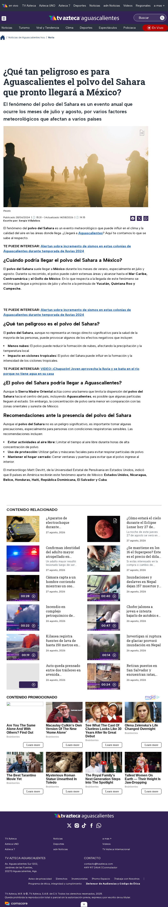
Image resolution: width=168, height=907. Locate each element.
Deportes (80, 5)
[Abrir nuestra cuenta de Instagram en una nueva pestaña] (76, 825)
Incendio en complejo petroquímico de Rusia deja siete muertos (59, 615)
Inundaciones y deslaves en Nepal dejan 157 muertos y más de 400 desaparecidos (143, 586)
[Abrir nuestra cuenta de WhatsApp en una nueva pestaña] (98, 825)
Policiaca (130, 27)
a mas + (159, 5)
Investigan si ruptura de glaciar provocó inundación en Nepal (144, 640)
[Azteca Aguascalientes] (84, 18)
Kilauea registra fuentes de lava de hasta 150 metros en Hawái (62, 643)
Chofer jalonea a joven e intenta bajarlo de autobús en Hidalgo (144, 613)
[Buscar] (162, 17)
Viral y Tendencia (47, 27)
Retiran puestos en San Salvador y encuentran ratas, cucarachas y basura (143, 672)
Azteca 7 (64, 5)
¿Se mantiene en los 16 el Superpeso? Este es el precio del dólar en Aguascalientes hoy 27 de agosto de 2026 (144, 559)
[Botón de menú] (4, 18)
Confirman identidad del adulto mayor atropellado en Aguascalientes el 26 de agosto (63, 556)
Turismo (24, 27)
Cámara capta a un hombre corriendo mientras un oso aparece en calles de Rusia (62, 586)
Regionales (143, 5)
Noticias (95, 5)
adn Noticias (111, 5)
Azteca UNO (47, 5)
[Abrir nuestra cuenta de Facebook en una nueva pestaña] (91, 825)
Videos (128, 5)
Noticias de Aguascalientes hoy (26, 37)
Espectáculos (108, 27)
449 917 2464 (92, 867)
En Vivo (157, 28)
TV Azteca (29, 5)
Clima (69, 27)
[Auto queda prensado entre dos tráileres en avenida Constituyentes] (23, 676)
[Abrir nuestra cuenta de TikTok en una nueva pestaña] (84, 825)
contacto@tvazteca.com (98, 863)
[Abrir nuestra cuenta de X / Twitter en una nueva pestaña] (69, 825)
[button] (84, 904)
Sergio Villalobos (29, 220)
